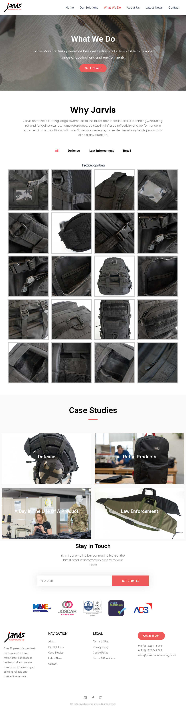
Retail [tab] (127, 150)
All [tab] (56, 150)
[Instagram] (100, 697)
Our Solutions (89, 7)
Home (70, 7)
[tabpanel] (93, 274)
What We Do (112, 7)
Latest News (154, 7)
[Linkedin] (85, 697)
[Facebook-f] (93, 697)
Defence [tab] (74, 150)
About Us (133, 7)
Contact (173, 7)
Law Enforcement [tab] (101, 150)
